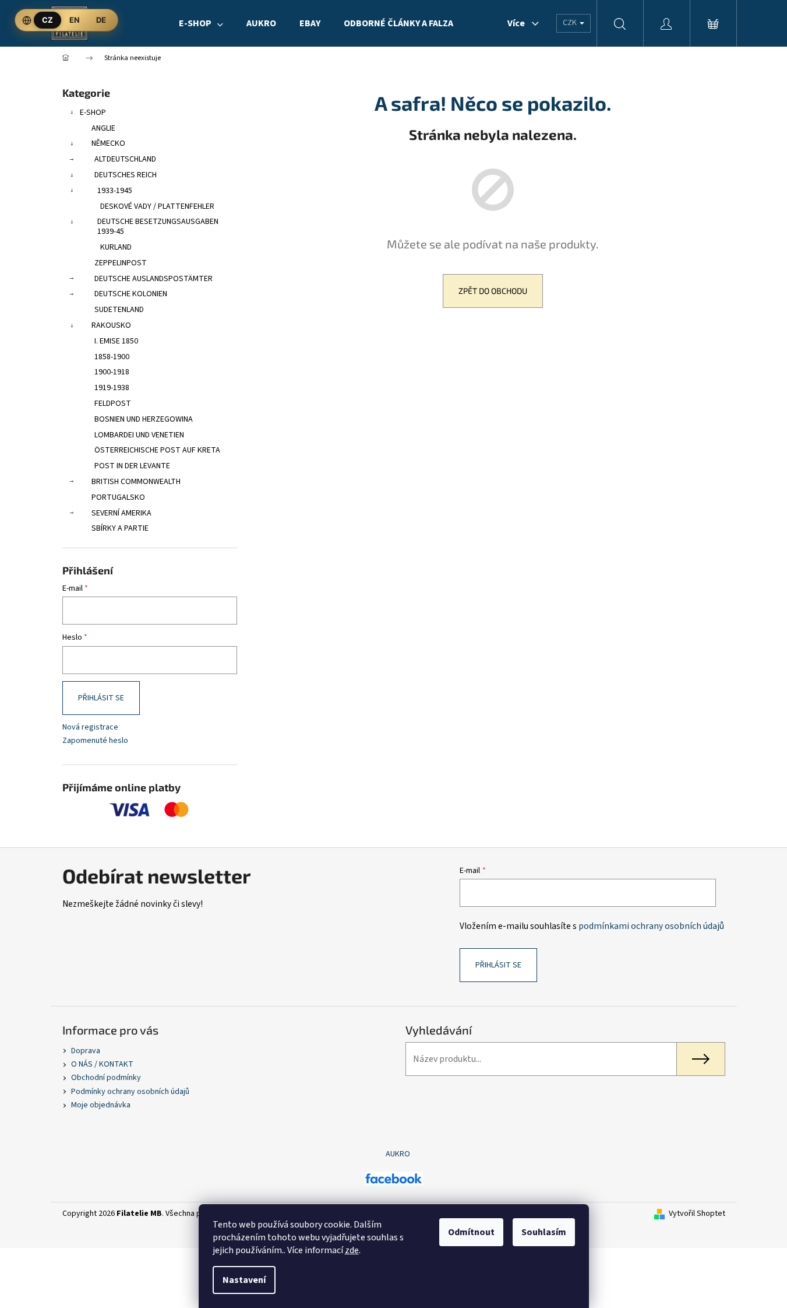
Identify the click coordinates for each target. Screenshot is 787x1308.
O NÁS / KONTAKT (102, 1064)
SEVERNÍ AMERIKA (121, 513)
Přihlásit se (101, 698)
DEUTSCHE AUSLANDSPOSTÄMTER (153, 279)
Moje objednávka (100, 1105)
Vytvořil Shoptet (697, 1213)
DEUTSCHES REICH (125, 175)
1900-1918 (111, 372)
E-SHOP (93, 112)
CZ (47, 19)
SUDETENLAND (119, 309)
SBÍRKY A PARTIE (120, 528)
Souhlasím (543, 1232)
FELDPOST (112, 403)
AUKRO (398, 1154)
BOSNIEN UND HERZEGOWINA (143, 419)
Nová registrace (90, 727)
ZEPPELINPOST (120, 263)
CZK (570, 23)
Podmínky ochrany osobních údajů (130, 1091)
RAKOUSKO (111, 325)
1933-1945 (114, 191)
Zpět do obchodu (492, 291)
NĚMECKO (108, 143)
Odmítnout (471, 1232)
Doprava (85, 1051)
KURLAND (116, 247)
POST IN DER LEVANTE (132, 466)
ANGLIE (103, 128)
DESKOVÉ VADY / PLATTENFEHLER (157, 206)
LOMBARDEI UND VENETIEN (139, 435)
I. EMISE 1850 (116, 341)
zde (352, 1250)
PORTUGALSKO (118, 497)
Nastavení (244, 1280)
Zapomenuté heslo (95, 740)
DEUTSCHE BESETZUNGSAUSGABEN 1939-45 (157, 226)
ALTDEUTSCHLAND (125, 159)
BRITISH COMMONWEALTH (136, 482)
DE (101, 19)
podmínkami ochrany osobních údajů (651, 926)
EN (74, 19)
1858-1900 (111, 357)
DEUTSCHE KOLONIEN (130, 294)
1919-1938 (111, 388)
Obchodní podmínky (106, 1077)
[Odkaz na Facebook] (394, 1178)
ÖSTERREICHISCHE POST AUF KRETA (157, 450)
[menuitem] (201, 23)
